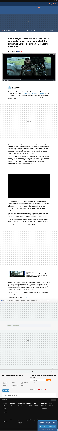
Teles (44, 30)
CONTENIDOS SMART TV (16, 4)
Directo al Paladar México (29, 420)
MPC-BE (25, 297)
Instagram (51, 4)
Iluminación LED (15, 385)
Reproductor (23, 300)
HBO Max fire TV (16, 371)
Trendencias (43, 405)
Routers (35, 30)
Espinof (19, 406)
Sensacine (20, 405)
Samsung (40, 30)
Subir (52, 400)
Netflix (12, 30)
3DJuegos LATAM (13, 419)
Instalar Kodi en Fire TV (25, 371)
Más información (37, 429)
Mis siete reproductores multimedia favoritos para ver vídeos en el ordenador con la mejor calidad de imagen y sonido (36, 275)
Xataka (4, 405)
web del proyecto (44, 294)
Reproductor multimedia (32, 300)
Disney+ (16, 30)
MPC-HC (17, 97)
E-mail (23, 51)
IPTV (40, 371)
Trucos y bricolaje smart (24, 383)
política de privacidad (45, 382)
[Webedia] (55, 1)
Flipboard (49, 4)
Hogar (22, 378)
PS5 (47, 30)
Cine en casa (14, 387)
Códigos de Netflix (34, 371)
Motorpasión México (36, 420)
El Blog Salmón (51, 405)
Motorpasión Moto (36, 407)
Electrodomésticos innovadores (15, 379)
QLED (28, 30)
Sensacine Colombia (20, 423)
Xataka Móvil (5, 406)
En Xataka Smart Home (30, 272)
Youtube (53, 4)
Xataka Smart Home (5, 411)
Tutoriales (13, 382)
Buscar (54, 395)
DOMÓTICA (35, 4)
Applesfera (4, 408)
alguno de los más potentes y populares (35, 93)
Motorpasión (36, 405)
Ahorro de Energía (6, 385)
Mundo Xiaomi (5, 412)
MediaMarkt (52, 30)
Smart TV (22, 385)
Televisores (5, 378)
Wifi (21, 387)
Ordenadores (16, 300)
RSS (44, 389)
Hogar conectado (22, 30)
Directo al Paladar (29, 405)
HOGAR (30, 4)
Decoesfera (43, 406)
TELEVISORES (7, 4)
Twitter (55, 4)
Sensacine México (20, 420)
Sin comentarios (13, 51)
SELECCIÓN (24, 4)
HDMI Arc (44, 371)
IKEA (31, 30)
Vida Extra (12, 406)
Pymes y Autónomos (51, 407)
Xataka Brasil (5, 421)
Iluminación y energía (5, 383)
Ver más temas (6, 390)
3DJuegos (12, 405)
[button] (15, 87)
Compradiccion (44, 408)
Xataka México (5, 419)
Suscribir (48, 380)
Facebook (18, 51)
